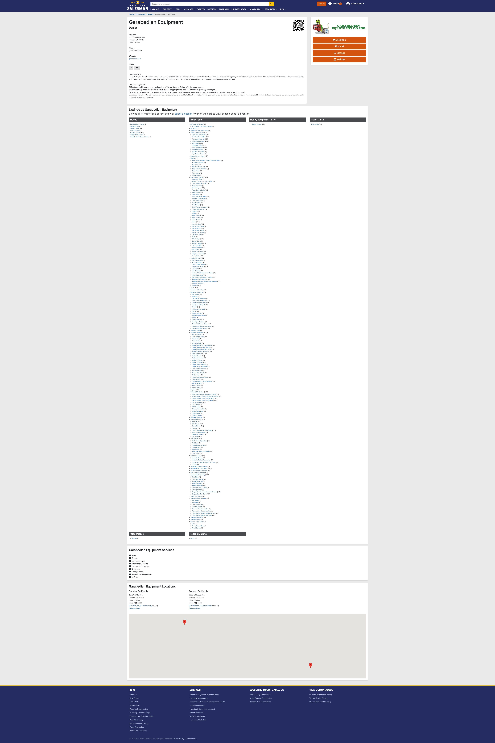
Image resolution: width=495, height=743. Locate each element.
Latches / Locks (197, 234)
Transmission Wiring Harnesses (202, 515)
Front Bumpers (196, 188)
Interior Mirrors (196, 228)
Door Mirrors (196, 205)
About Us (133, 695)
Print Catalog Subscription (260, 695)
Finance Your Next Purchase (141, 716)
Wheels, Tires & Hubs (197, 521)
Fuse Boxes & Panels (198, 305)
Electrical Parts (195, 330)
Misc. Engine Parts (198, 353)
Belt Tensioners (196, 334)
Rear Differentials (197, 149)
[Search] (271, 4)
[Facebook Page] (131, 68)
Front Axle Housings (198, 139)
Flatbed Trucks (135, 126)
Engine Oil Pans (197, 360)
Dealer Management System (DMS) (204, 695)
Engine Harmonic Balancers (200, 351)
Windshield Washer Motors (200, 324)
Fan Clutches (196, 271)
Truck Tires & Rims (198, 526)
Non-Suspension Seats (198, 472)
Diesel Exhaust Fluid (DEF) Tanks (202, 400)
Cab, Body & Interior (197, 177)
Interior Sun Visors (197, 251)
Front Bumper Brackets (199, 183)
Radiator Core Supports (199, 279)
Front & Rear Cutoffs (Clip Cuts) (202, 430)
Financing (224, 9)
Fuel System (194, 438)
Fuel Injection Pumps (198, 445)
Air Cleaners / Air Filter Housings (202, 126)
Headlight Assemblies (198, 309)
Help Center (134, 698)
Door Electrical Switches (199, 302)
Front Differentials (197, 147)
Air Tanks (193, 128)
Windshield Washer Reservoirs (201, 326)
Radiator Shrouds (197, 283)
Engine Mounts (196, 356)
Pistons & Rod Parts (198, 373)
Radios (194, 317)
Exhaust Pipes (196, 413)
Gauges (194, 307)
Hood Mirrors (196, 220)
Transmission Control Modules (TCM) (203, 513)
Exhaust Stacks (197, 415)
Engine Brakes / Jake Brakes (201, 347)
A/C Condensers (197, 262)
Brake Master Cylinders (199, 169)
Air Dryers (195, 164)
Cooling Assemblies (198, 266)
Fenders (194, 211)
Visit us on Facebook (138, 731)
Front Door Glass (197, 200)
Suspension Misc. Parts (199, 494)
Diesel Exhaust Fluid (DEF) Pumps (203, 398)
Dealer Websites (196, 713)
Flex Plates (195, 500)
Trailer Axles (315, 124)
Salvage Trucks (135, 132)
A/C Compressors (197, 260)
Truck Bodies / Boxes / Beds (139, 137)
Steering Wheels (197, 247)
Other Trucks (134, 128)
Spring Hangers (197, 483)
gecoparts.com (135, 59)
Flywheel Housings (196, 417)
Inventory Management (198, 698)
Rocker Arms (196, 375)
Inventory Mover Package (140, 713)
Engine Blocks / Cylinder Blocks (202, 345)
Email (340, 46)
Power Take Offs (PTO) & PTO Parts (203, 462)
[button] (184, 622)
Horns (194, 311)
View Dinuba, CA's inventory (140, 606)
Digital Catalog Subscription (260, 698)
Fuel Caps (195, 443)
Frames (194, 428)
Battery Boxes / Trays (197, 156)
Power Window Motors (199, 315)
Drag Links (195, 477)
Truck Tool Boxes (196, 496)
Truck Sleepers (196, 245)
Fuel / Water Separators (199, 441)
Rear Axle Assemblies (198, 137)
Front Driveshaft (197, 504)
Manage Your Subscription (260, 702)
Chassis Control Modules (200, 300)
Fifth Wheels (196, 424)
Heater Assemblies (198, 275)
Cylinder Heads (196, 343)
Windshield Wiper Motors (199, 328)
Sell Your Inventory (197, 716)
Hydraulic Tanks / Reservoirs (201, 460)
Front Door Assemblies (199, 196)
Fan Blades (195, 268)
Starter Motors (196, 319)
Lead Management (197, 705)
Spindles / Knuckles (198, 152)
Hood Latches (196, 217)
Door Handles (196, 203)
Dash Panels (196, 192)
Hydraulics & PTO (196, 455)
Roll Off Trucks (135, 130)
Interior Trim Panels (198, 232)
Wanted (201, 9)
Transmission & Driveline (198, 498)
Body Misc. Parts (197, 179)
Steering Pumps (197, 489)
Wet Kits (194, 464)
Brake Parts (195, 171)
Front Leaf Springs (197, 479)
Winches (134, 538)
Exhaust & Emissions (197, 392)
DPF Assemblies (197, 402)
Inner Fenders (196, 224)
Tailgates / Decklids (198, 254)
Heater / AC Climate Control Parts (202, 273)
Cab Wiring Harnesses (199, 298)
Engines (193, 390)
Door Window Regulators (199, 207)
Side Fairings (196, 239)
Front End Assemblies (198, 432)
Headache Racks (197, 434)
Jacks (192, 538)
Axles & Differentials (197, 132)
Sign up (322, 4)
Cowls (192, 288)
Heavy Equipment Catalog (320, 702)
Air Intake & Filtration (197, 124)
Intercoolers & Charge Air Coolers (202, 277)
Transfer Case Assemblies (200, 509)
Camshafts (195, 339)
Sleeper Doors (196, 241)
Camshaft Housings (198, 336)
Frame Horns (196, 426)
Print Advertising (136, 720)
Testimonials (135, 705)
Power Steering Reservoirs (199, 470)
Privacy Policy (178, 739)
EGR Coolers (196, 407)
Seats (193, 237)
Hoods (194, 222)
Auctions (212, 9)
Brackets (194, 421)
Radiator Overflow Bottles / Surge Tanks (204, 281)
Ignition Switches (197, 313)
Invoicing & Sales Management (202, 709)
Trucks (133, 119)
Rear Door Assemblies (199, 198)
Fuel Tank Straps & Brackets (201, 451)
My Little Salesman (138, 5)
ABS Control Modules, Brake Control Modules (206, 160)
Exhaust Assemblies (198, 409)
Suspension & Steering (198, 475)
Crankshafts (196, 341)
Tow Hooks (195, 436)
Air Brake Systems (198, 162)
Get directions (134, 608)
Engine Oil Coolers (197, 358)
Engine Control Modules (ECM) (201, 349)
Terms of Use (191, 739)
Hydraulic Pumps (197, 458)
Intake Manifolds (197, 370)
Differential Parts (197, 145)
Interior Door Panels (198, 226)
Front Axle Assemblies (199, 135)
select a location (183, 113)
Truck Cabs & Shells (198, 190)
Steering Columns (197, 485)
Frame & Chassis (196, 419)
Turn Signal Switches (198, 322)
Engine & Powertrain (197, 332)
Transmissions (195, 519)
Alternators (195, 294)
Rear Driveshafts (197, 506)
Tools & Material (198, 533)
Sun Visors (195, 249)
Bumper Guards (197, 186)
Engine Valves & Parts (199, 364)
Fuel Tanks (195, 453)
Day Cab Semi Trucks (137, 124)
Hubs (193, 523)
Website (340, 59)
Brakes (193, 158)
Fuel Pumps (195, 449)
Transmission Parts (197, 517)
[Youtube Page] (137, 68)
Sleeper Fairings (197, 243)
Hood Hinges (196, 215)
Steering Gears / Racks (199, 487)
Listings (340, 53)
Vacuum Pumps (197, 383)
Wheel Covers (196, 528)
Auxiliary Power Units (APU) (199, 130)
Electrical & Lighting (197, 292)
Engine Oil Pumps (197, 362)
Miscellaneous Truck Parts (199, 468)
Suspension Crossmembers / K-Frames (204, 492)
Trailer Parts (317, 119)
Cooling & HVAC (196, 258)
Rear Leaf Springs (197, 481)
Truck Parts (196, 119)
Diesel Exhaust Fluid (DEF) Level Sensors (205, 396)
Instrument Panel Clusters (199, 466)
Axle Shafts (195, 143)
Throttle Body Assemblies (200, 377)
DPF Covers (196, 404)
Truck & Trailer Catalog (318, 698)
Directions (340, 40)
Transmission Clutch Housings (201, 511)
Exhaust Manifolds (197, 411)
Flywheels (195, 502)
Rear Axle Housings (198, 141)
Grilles (194, 213)
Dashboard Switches (197, 290)
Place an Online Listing (139, 709)
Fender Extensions (198, 209)
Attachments (137, 533)
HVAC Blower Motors (198, 264)
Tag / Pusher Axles (198, 154)
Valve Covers (196, 385)
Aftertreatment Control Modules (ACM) (204, 394)
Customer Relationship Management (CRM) (207, 702)
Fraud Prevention (137, 727)
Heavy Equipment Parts (263, 119)
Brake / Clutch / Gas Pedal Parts (202, 181)
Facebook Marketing (197, 720)
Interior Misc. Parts (198, 230)
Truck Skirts (196, 256)
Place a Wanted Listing (139, 723)
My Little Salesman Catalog (320, 695)
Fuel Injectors (196, 447)
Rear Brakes (196, 175)
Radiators (195, 285)
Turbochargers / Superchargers (202, 381)
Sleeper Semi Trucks (136, 135)
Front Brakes (196, 173)
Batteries (194, 296)
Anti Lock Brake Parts (198, 166)
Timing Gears (196, 379)
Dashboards (196, 194)
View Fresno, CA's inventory (200, 606)
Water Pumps (196, 387)
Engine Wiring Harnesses (200, 366)
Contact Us (134, 702)
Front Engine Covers (198, 368)
